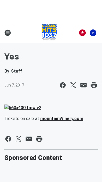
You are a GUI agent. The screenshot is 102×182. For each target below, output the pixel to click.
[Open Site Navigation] (7, 32)
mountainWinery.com (61, 118)
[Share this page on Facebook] (63, 85)
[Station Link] (49, 32)
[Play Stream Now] (93, 32)
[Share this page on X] (73, 85)
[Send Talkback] (82, 32)
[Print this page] (94, 85)
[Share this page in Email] (83, 85)
